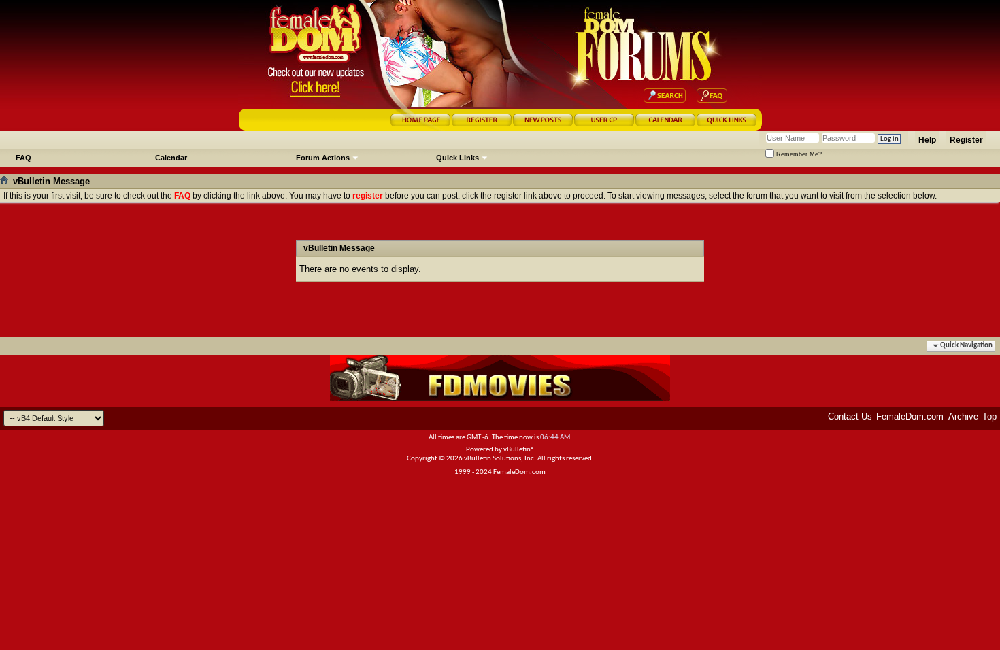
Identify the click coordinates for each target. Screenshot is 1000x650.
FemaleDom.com (910, 416)
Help (927, 140)
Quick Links (457, 158)
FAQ (23, 158)
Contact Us (850, 416)
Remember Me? (798, 154)
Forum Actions (323, 158)
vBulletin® (519, 450)
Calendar (171, 158)
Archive (963, 416)
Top (989, 416)
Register (966, 140)
